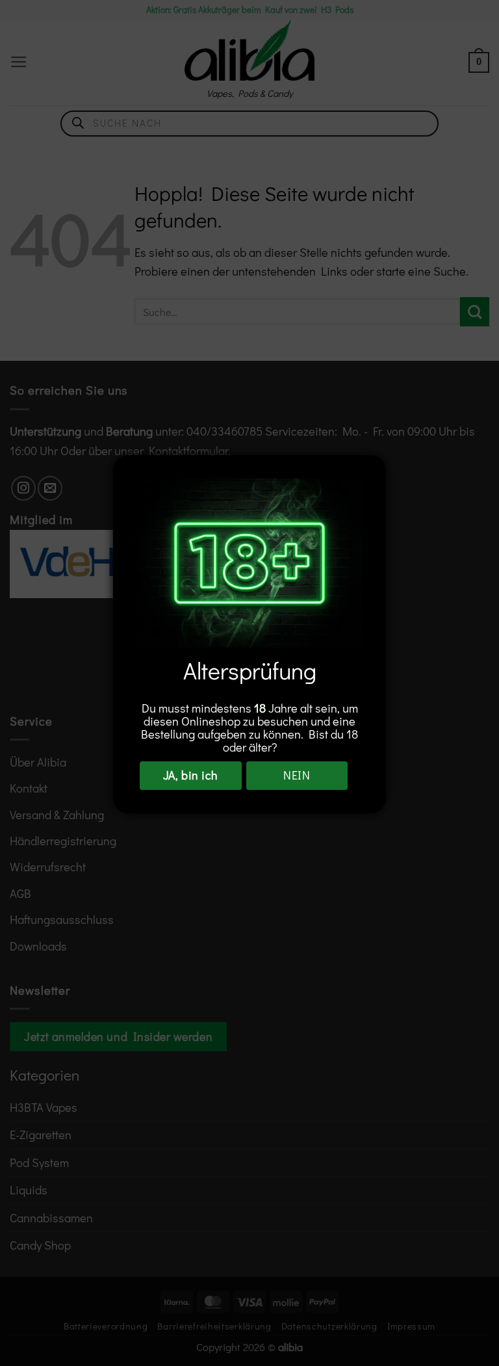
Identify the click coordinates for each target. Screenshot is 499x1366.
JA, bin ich (190, 775)
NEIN (296, 775)
